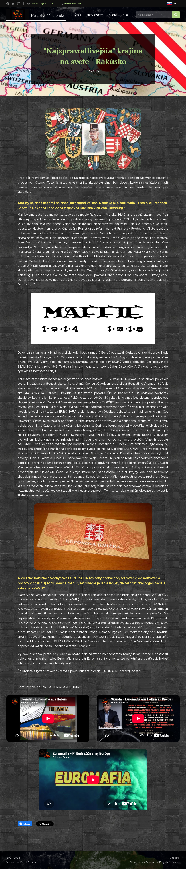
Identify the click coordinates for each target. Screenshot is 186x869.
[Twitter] (13, 4)
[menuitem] (79, 14)
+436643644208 (72, 3)
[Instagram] (18, 4)
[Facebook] (7, 4)
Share (27, 823)
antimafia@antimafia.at (44, 3)
